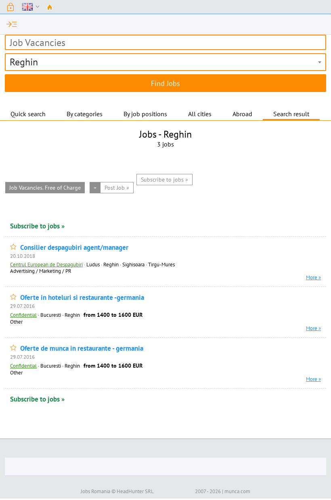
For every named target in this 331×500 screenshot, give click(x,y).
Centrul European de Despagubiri (46, 264)
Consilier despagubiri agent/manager (74, 247)
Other (16, 321)
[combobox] (165, 62)
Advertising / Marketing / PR (40, 271)
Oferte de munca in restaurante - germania (81, 348)
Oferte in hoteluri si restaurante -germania (82, 297)
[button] (10, 7)
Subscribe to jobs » (37, 226)
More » (313, 277)
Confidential (23, 315)
